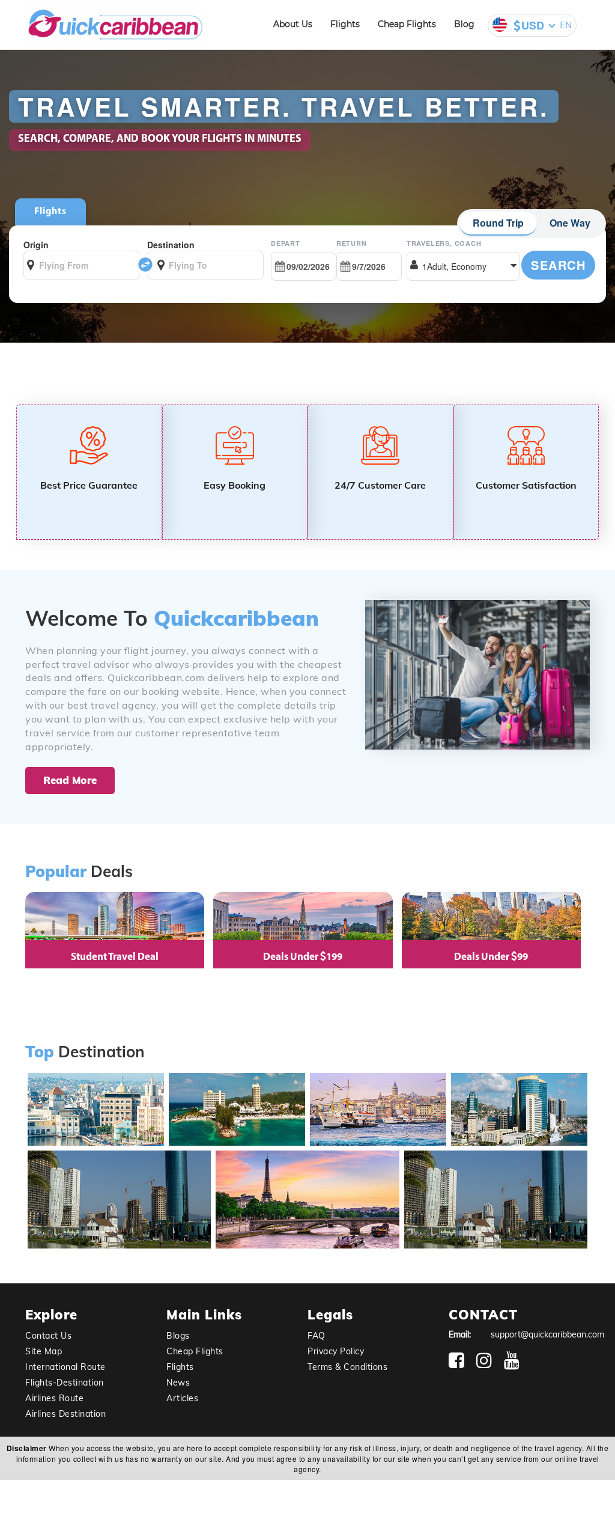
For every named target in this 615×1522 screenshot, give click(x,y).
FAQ (317, 1335)
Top (39, 1052)
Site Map (43, 1351)
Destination (171, 245)
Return (351, 243)
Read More (70, 780)
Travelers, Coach (444, 243)
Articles (182, 1398)
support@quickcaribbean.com (547, 1334)
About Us (292, 24)
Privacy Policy (336, 1351)
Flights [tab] (50, 211)
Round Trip (498, 223)
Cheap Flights (407, 24)
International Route (65, 1367)
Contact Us (48, 1335)
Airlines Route (54, 1398)
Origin (36, 245)
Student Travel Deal (115, 957)
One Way (570, 223)
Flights (345, 24)
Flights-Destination (64, 1382)
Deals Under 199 (302, 957)
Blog (464, 24)
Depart (285, 243)
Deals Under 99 (491, 957)
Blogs (178, 1335)
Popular (55, 872)
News (178, 1382)
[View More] (118, 1239)
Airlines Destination (65, 1413)
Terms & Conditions (347, 1367)
